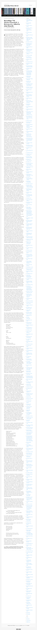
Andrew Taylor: (29, 276)
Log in (27, 617)
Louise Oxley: (30, 528)
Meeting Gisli (28, 612)
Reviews (7, 546)
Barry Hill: (29, 228)
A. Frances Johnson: (29, 262)
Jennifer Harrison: (30, 267)
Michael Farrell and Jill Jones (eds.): (29, 507)
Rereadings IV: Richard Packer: (29, 221)
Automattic (20, 625)
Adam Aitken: (30, 152)
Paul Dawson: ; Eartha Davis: (29, 44)
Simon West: (30, 579)
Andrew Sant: (29, 521)
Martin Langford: (29, 208)
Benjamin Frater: (29, 461)
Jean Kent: (29, 407)
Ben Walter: (29, 41)
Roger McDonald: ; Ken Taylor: (29, 492)
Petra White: (29, 161)
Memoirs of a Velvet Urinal (20, 546)
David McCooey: (30, 451)
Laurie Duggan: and (29, 362)
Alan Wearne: (29, 561)
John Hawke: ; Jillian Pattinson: (29, 354)
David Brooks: (30, 84)
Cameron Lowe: (29, 55)
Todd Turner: (29, 198)
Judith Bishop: (29, 273)
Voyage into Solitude (19, 548)
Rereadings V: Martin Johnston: (30, 186)
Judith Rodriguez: (29, 234)
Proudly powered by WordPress (11, 625)
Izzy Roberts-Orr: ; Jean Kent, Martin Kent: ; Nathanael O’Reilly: (29, 72)
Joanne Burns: (29, 472)
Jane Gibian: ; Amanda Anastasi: (30, 164)
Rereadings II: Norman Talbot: (29, 282)
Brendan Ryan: (29, 50)
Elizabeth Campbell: (29, 564)
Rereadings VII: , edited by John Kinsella (12, 23)
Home (5, 15)
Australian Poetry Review (11, 6)
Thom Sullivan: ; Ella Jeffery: (29, 189)
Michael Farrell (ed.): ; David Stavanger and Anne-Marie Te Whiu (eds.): (30, 213)
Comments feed (28, 620)
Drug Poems (11, 546)
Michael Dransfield (6, 547)
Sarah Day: (29, 120)
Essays (17, 15)
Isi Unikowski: (30, 61)
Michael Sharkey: (30, 445)
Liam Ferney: (29, 250)
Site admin (28, 625)
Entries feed (28, 618)
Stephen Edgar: (30, 175)
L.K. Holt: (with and (29, 368)
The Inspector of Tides (6, 548)
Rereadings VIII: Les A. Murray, (29, 95)
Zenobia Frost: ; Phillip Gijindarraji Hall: (30, 377)
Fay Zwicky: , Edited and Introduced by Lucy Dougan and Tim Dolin (29, 288)
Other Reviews (21, 15)
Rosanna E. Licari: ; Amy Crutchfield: (30, 101)
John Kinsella (14, 546)
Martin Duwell (12, 27)
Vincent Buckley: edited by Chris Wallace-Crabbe (30, 533)
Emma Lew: (29, 242)
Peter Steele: (30, 548)
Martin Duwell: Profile (27, 15)
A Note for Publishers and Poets (11, 15)
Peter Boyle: (29, 178)
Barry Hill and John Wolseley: (30, 465)
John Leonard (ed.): (30, 449)
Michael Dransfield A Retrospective (13, 547)
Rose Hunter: (30, 183)
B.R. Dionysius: (30, 398)
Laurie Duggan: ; (29, 195)
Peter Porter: (29, 485)
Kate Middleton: (30, 284)
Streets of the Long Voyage (20, 547)
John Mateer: (30, 488)
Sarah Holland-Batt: (30, 543)
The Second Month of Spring (13, 548)
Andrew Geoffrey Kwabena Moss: (29, 20)
